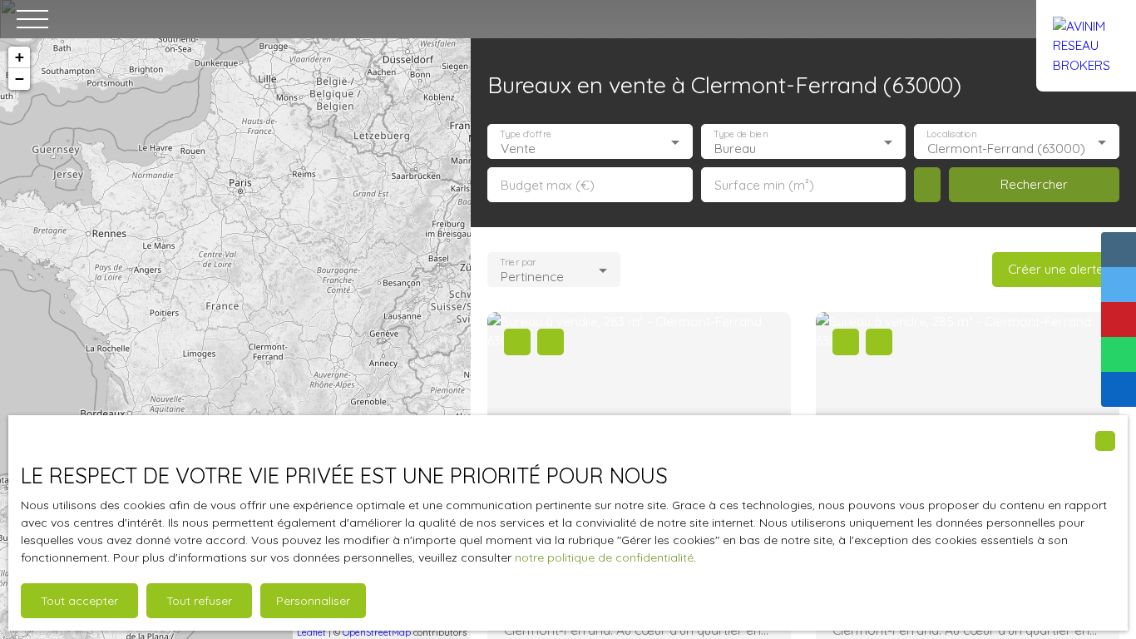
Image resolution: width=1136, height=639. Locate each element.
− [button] (19, 78)
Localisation (952, 134)
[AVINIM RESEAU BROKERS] (1086, 19)
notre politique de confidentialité (604, 557)
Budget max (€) (548, 185)
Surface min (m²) (764, 185)
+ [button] (19, 57)
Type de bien (740, 134)
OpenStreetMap (377, 632)
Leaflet (311, 632)
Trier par (518, 262)
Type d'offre (525, 134)
